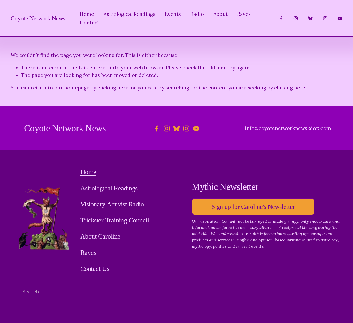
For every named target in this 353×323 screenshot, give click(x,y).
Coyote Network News (38, 18)
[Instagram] (295, 18)
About (220, 14)
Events (173, 14)
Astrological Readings (129, 14)
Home (87, 14)
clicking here (112, 87)
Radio (197, 14)
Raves (244, 14)
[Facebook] (281, 18)
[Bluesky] (310, 18)
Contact (89, 22)
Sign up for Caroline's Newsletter (253, 206)
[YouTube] (339, 18)
